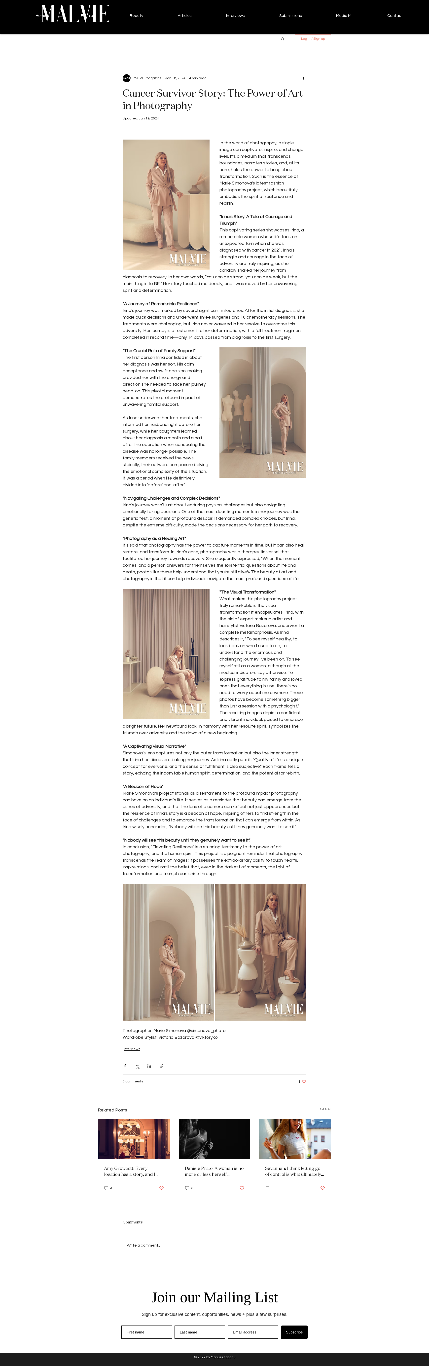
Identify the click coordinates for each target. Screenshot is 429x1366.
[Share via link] (161, 1066)
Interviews (132, 1049)
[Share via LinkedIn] (149, 1066)
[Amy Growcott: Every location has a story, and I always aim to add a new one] (134, 1139)
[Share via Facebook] (125, 1066)
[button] (282, 39)
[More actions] (303, 78)
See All (325, 1109)
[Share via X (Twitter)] (137, 1066)
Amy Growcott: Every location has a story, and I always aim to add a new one (132, 1171)
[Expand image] (168, 952)
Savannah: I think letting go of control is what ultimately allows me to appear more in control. (294, 1171)
